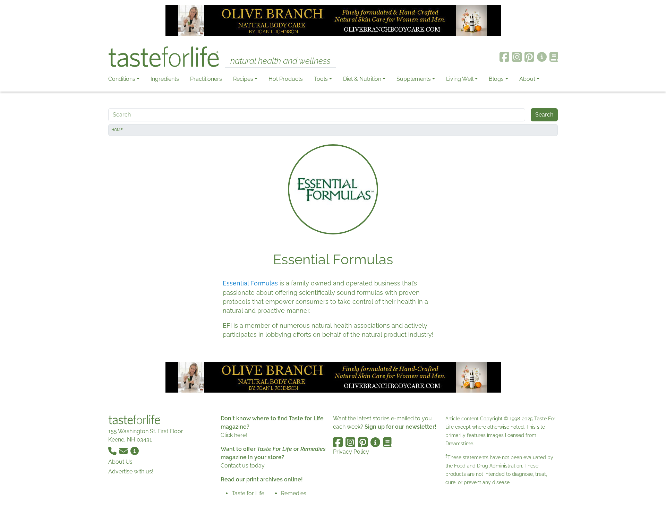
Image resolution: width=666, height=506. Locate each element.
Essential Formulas (250, 283)
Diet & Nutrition (362, 79)
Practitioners (206, 79)
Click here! (234, 435)
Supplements (413, 79)
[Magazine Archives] (553, 57)
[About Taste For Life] (542, 57)
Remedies (293, 493)
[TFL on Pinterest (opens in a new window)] (529, 56)
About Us (120, 461)
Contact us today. (243, 465)
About (527, 79)
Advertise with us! (130, 471)
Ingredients (165, 79)
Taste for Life (248, 493)
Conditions (121, 79)
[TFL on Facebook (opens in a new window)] (504, 56)
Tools (321, 79)
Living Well (459, 79)
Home (117, 130)
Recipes (243, 79)
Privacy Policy (351, 451)
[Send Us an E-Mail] (124, 450)
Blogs (496, 79)
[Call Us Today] (113, 450)
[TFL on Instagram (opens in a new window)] (517, 56)
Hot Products (285, 79)
